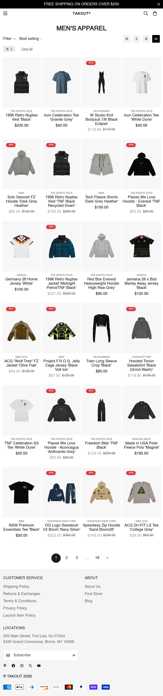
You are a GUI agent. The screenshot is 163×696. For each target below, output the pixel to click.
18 (97, 558)
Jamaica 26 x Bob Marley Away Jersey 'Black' (142, 283)
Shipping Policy (16, 587)
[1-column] (127, 39)
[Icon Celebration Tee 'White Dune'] (141, 82)
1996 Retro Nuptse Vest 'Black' (22, 117)
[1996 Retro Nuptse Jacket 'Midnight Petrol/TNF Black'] (61, 246)
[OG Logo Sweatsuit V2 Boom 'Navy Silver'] (61, 492)
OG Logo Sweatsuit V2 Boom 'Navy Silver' (61, 528)
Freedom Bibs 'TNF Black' (101, 445)
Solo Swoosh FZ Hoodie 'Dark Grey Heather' (21, 201)
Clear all (26, 49)
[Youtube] (39, 665)
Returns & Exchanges (21, 594)
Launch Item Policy (19, 616)
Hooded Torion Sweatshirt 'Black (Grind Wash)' (141, 365)
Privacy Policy (15, 608)
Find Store (93, 594)
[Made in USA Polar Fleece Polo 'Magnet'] (141, 410)
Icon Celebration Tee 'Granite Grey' (61, 117)
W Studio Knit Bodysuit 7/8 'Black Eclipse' (102, 119)
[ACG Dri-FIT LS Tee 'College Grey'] (141, 492)
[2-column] (136, 39)
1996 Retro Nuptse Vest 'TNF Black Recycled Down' (61, 201)
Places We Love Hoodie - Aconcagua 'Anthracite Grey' (61, 447)
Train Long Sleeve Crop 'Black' (101, 363)
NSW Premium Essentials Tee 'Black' (21, 528)
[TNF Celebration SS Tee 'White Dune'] (21, 410)
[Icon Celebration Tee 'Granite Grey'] (61, 82)
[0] (155, 13)
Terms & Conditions (19, 601)
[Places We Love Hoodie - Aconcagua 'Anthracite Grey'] (61, 410)
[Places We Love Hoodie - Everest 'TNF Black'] (141, 164)
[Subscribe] (73, 655)
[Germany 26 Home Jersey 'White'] (21, 246)
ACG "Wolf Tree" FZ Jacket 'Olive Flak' (21, 363)
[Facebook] (13, 665)
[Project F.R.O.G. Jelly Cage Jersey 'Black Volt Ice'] (61, 328)
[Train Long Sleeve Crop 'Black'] (101, 328)
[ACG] (21, 328)
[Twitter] (30, 665)
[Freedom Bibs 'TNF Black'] (101, 410)
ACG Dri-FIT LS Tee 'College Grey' (141, 528)
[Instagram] (22, 665)
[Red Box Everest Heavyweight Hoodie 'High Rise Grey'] (101, 246)
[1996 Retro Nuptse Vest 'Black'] (21, 82)
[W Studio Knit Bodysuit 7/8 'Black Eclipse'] (101, 82)
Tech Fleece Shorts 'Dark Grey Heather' (101, 199)
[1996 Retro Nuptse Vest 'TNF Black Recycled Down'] (61, 164)
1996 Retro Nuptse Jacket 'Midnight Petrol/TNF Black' (61, 283)
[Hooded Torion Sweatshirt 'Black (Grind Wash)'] (141, 328)
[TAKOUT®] (82, 13)
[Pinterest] (5, 665)
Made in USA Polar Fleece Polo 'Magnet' (141, 445)
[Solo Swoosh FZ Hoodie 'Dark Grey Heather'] (21, 164)
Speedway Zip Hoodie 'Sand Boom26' (101, 528)
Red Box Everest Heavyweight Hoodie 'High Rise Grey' (101, 283)
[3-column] (146, 39)
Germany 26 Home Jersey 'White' (21, 281)
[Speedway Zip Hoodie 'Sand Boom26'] (101, 492)
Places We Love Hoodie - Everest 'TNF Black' (141, 201)
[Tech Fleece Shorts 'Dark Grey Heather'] (101, 164)
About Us (92, 587)
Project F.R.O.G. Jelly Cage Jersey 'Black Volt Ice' (61, 365)
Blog (88, 601)
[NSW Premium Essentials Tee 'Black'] (21, 492)
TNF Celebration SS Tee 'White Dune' (21, 445)
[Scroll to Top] (155, 673)
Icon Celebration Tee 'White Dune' (141, 117)
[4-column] (156, 39)
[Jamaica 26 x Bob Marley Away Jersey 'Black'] (141, 246)
